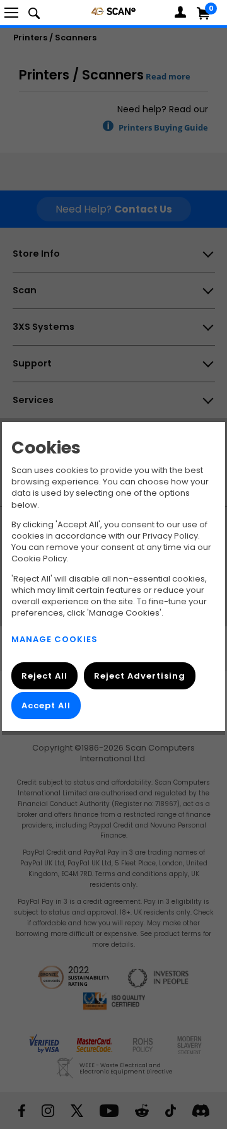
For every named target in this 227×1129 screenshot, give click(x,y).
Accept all (46, 705)
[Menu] (11, 12)
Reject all (44, 676)
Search (34, 12)
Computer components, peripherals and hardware (113, 11)
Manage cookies (54, 639)
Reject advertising (139, 676)
